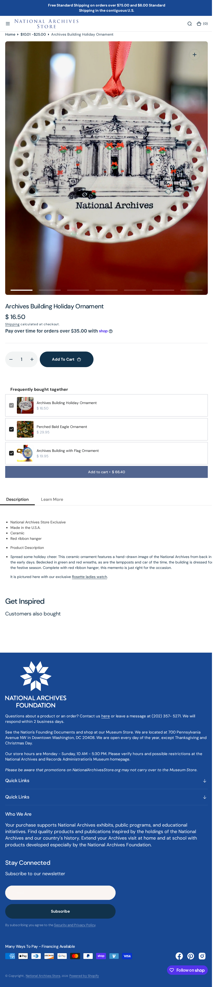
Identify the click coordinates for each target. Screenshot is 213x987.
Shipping (12, 324)
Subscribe (60, 911)
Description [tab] (17, 499)
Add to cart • (104, 472)
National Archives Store (43, 976)
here (105, 716)
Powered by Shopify (84, 976)
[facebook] (175, 956)
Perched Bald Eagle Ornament (62, 426)
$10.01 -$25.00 (33, 34)
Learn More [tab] (52, 499)
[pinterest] (186, 956)
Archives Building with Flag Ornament (68, 450)
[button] (7, 23)
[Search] (185, 23)
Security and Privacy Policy (74, 925)
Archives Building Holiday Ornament (67, 402)
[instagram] (198, 956)
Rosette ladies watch (89, 576)
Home (10, 34)
